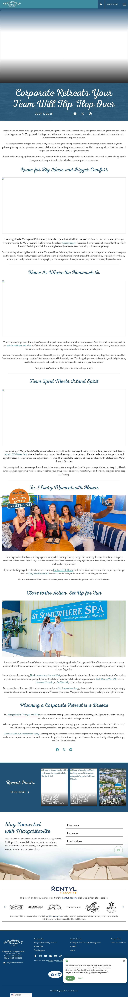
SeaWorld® (62, 682)
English (17, 995)
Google (50, 960)
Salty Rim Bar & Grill (38, 573)
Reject (80, 978)
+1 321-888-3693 (16, 958)
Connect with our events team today (21, 733)
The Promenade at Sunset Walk (45, 675)
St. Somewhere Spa (67, 688)
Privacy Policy (90, 972)
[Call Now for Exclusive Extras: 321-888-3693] (19, 498)
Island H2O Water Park (15, 454)
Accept (70, 978)
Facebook (59, 960)
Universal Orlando (44, 682)
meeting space (69, 243)
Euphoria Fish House (63, 570)
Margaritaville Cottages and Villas (24, 714)
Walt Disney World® (106, 679)
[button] (75, 114)
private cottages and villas (19, 345)
